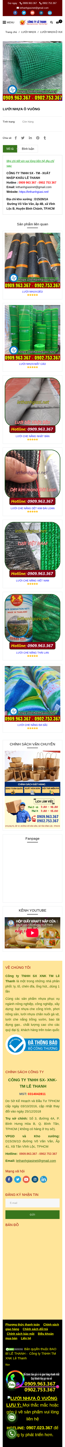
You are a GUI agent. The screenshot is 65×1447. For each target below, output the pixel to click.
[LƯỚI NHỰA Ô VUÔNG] (33, 22)
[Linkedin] (30, 138)
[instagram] (41, 12)
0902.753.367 (49, 3)
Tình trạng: (9, 121)
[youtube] (33, 12)
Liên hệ (26, 1338)
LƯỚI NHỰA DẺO (32, 291)
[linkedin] (50, 12)
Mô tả (10, 148)
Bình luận (28, 148)
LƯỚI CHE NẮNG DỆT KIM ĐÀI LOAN (33, 508)
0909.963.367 (30, 3)
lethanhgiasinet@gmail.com (34, 8)
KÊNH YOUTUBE (32, 910)
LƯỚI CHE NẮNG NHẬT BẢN (32, 436)
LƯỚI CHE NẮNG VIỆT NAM (32, 580)
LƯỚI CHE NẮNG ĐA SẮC (33, 725)
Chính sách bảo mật (20, 1333)
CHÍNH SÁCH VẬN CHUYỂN (32, 744)
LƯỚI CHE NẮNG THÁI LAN (32, 652)
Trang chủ (11, 32)
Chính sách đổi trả (35, 1329)
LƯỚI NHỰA (28, 32)
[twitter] (24, 12)
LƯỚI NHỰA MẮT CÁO (32, 363)
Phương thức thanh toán (22, 1324)
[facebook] (15, 12)
